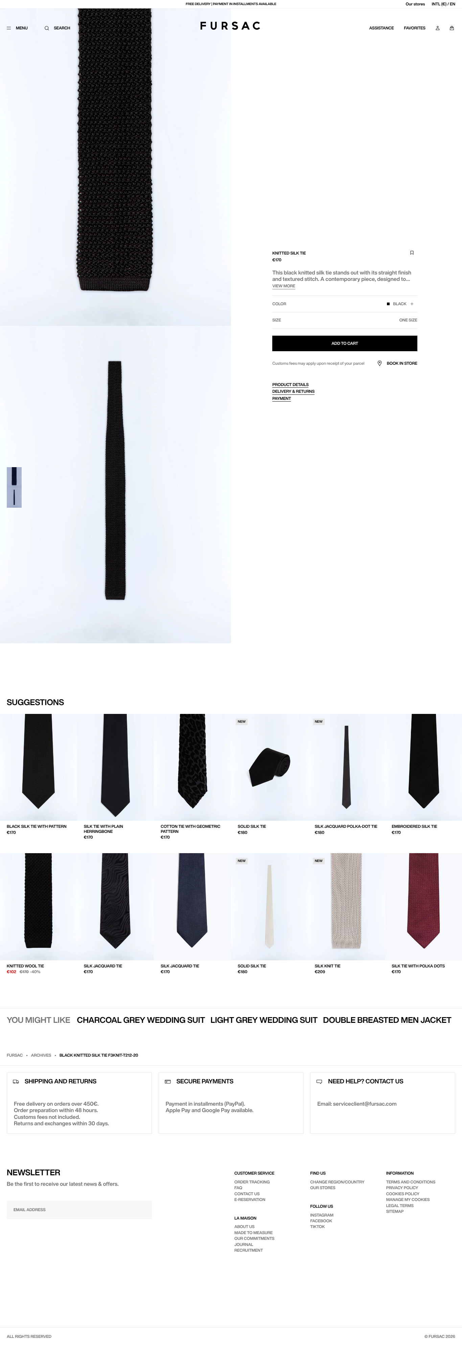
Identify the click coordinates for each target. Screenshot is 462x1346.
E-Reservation (249, 1199)
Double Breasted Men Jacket (387, 1020)
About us (244, 1226)
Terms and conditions (411, 1182)
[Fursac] (230, 26)
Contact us (247, 1194)
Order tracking (252, 1182)
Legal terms (400, 1205)
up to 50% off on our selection (231, 4)
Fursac (15, 1055)
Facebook (321, 1221)
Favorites (414, 28)
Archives (41, 1055)
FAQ (238, 1187)
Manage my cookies (408, 1199)
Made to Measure (253, 1232)
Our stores (415, 4)
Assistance (381, 28)
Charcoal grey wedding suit (141, 1020)
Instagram (321, 1215)
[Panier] (451, 28)
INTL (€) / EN (444, 4)
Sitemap (395, 1211)
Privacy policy (402, 1187)
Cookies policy (402, 1194)
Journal (243, 1244)
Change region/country (337, 1182)
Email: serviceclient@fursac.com (356, 1103)
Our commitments (254, 1238)
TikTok (317, 1226)
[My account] (437, 28)
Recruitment (248, 1250)
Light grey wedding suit (264, 1020)
